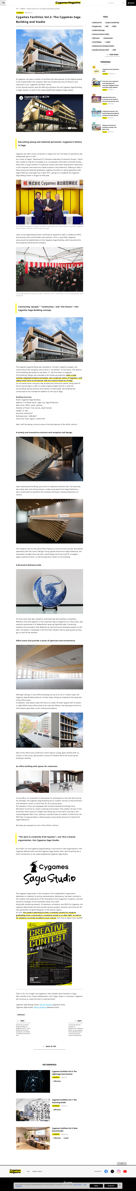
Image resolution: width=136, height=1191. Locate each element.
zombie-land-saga (99, 30)
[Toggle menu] (3, 3)
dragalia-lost (97, 26)
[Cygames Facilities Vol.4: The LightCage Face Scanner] (49, 1081)
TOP (28, 1171)
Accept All (111, 1186)
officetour (21, 1015)
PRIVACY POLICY (37, 1171)
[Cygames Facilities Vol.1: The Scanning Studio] (49, 1110)
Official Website (46, 1005)
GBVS (114, 26)
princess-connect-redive (101, 34)
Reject (96, 1186)
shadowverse (97, 22)
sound (66, 1138)
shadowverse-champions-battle (103, 46)
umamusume (108, 38)
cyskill (108, 42)
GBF (107, 26)
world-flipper (97, 42)
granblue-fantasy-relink (101, 50)
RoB (114, 50)
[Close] (120, 1185)
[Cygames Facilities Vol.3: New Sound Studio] (49, 1138)
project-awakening (112, 22)
